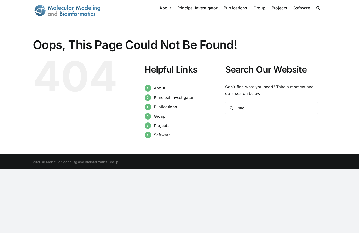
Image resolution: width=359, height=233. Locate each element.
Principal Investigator (174, 97)
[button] (318, 7)
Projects (161, 125)
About (159, 88)
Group (160, 116)
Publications (165, 106)
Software (162, 134)
